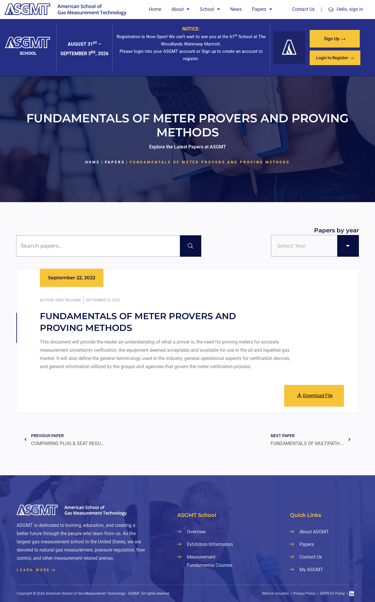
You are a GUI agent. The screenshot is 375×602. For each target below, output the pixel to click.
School (207, 9)
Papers (259, 9)
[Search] (190, 246)
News (236, 9)
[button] (335, 39)
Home (155, 9)
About (177, 9)
